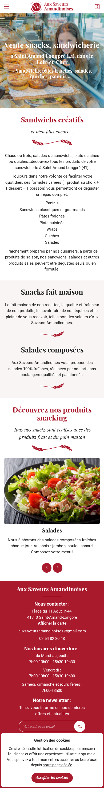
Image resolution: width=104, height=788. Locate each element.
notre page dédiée (57, 765)
